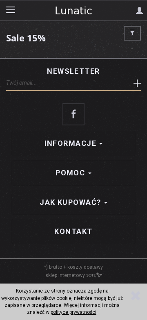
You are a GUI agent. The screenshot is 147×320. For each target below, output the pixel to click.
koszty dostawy (85, 267)
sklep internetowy (65, 275)
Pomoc (71, 172)
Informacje (72, 143)
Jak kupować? (71, 202)
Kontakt (73, 231)
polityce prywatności (73, 312)
